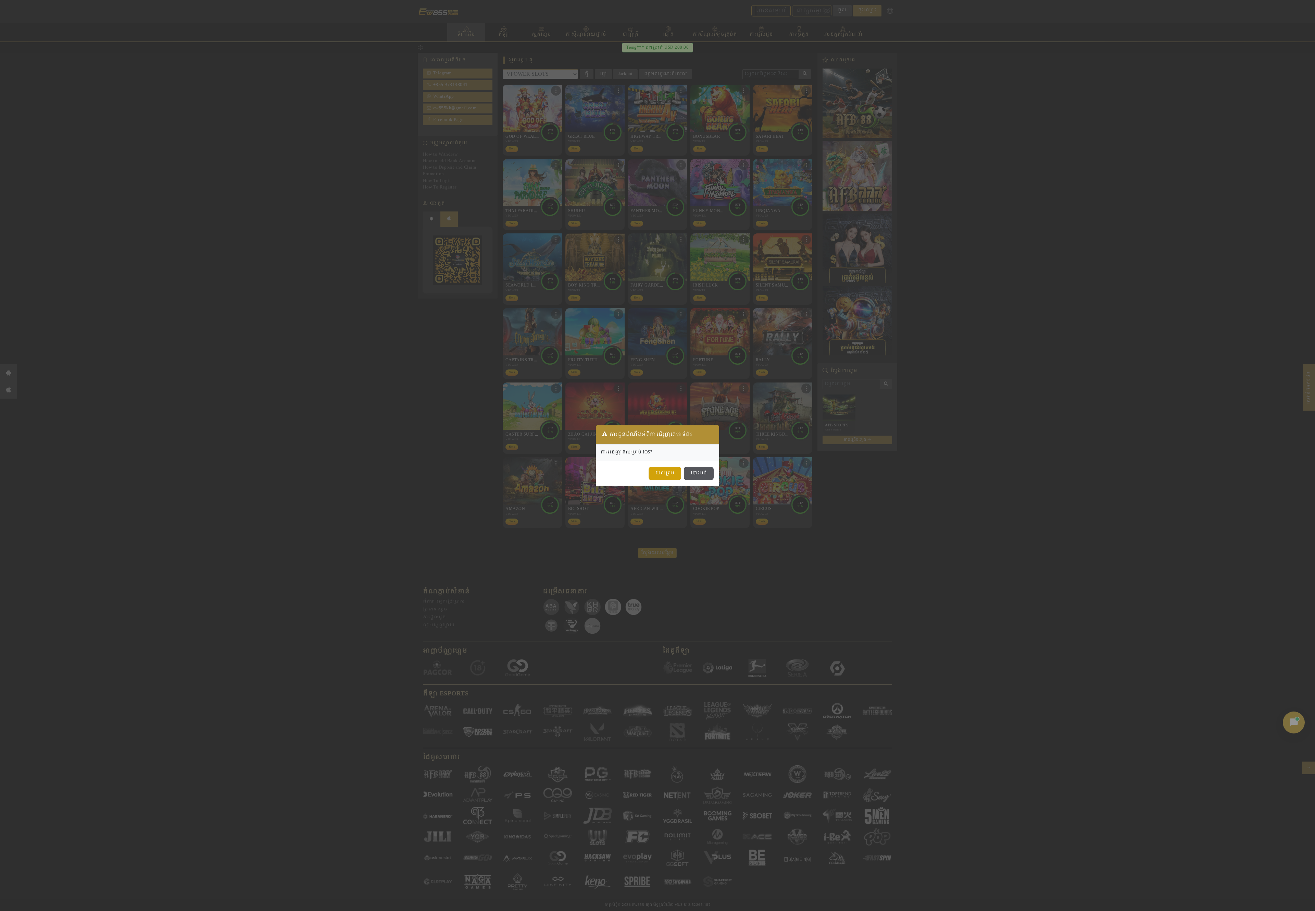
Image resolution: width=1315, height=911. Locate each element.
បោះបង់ (699, 473)
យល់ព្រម (664, 473)
